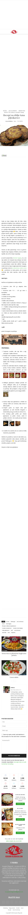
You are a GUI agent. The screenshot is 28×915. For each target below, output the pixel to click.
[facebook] (11, 711)
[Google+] (7, 902)
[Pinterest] (16, 902)
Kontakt (18, 908)
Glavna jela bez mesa (20, 794)
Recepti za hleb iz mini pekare (20, 825)
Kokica (11, 121)
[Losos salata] (14, 667)
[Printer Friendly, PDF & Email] (4, 156)
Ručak (5, 110)
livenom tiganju (17, 258)
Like (6, 774)
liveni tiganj (8, 623)
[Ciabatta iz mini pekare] (7, 829)
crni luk (7, 621)
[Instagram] (11, 902)
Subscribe (22, 782)
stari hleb (4, 632)
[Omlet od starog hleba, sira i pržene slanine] (7, 799)
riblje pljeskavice (5, 630)
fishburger (13, 621)
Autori (22, 908)
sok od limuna (17, 630)
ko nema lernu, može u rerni (19, 268)
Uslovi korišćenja (16, 910)
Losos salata (14, 677)
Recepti (9, 910)
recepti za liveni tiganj (18, 628)
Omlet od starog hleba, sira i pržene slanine (20, 798)
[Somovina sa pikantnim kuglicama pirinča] (14, 643)
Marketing (22, 110)
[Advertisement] (14, 15)
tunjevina (13, 632)
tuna (9, 632)
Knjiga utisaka (12, 908)
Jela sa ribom (13, 110)
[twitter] (15, 711)
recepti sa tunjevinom (7, 628)
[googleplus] (13, 711)
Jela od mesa (20, 808)
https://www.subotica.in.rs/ (16, 689)
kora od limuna (20, 621)
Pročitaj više (20, 803)
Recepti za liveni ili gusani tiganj (14, 112)
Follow (14, 774)
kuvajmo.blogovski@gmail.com (14, 892)
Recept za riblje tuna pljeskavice (9, 626)
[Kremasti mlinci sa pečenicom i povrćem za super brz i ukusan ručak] (7, 814)
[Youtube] (24, 902)
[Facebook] (3, 902)
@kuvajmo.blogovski (14, 841)
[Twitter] (20, 902)
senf (12, 630)
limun (3, 623)
